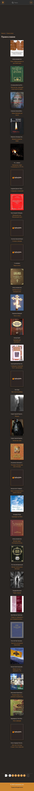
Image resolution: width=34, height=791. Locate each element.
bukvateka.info (19, 784)
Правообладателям (17, 787)
